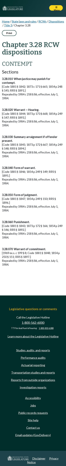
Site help (33, 420)
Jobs (33, 405)
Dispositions (56, 21)
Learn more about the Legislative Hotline (33, 336)
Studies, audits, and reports (33, 350)
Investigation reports (33, 387)
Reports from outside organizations (33, 380)
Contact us (33, 427)
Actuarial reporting (33, 365)
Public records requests (33, 413)
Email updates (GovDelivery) (33, 435)
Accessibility (33, 398)
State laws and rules (24, 21)
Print (9, 32)
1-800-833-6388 (46, 328)
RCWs (42, 21)
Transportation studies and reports (33, 372)
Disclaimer (38, 458)
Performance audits (33, 357)
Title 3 (8, 25)
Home (6, 21)
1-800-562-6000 (33, 322)
